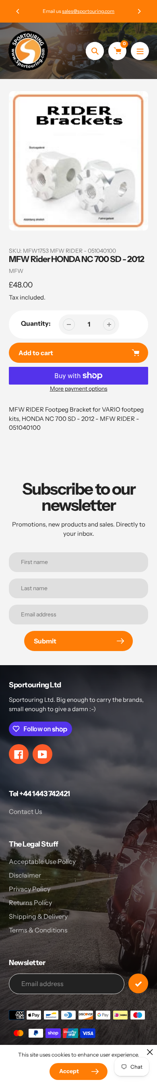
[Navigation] (140, 51)
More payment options (78, 388)
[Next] (139, 11)
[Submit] (138, 983)
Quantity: (36, 323)
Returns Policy (30, 903)
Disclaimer (25, 875)
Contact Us (25, 811)
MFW (16, 271)
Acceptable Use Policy (42, 861)
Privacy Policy (29, 889)
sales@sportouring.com (88, 11)
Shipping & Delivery (38, 916)
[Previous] (18, 11)
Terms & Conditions (38, 930)
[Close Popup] (150, 1052)
